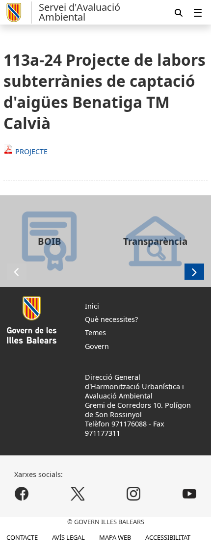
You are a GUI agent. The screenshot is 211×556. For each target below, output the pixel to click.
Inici (92, 306)
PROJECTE (31, 151)
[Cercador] (178, 12)
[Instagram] (133, 493)
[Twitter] (77, 493)
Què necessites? (111, 319)
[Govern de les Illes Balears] (17, 12)
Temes (95, 332)
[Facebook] (21, 493)
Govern (97, 346)
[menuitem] (198, 12)
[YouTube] (189, 493)
